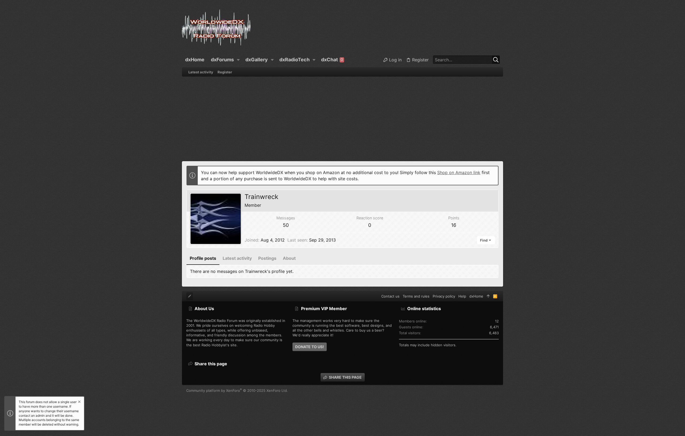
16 (453, 225)
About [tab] (289, 258)
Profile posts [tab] (203, 258)
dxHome (476, 296)
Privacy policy (444, 296)
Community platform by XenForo (237, 390)
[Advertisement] (342, 116)
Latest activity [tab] (237, 258)
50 (286, 225)
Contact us (390, 296)
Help (462, 296)
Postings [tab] (267, 258)
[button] (238, 59)
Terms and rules (416, 296)
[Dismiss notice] (79, 402)
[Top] (488, 296)
